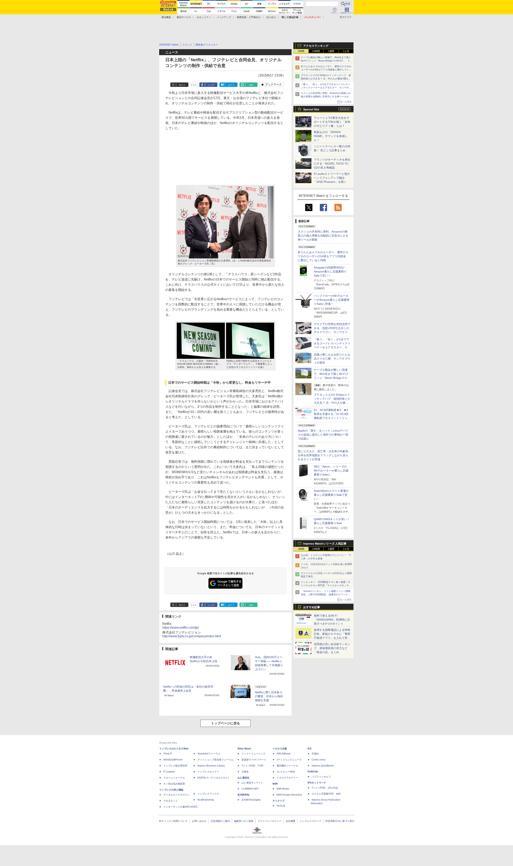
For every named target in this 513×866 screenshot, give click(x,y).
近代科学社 (243, 794)
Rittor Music (244, 748)
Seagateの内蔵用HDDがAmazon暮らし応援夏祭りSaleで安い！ (330, 271)
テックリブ (279, 800)
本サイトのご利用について (173, 821)
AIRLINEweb (284, 753)
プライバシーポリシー (270, 821)
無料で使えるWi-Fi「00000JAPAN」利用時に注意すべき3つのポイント (332, 619)
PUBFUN (313, 771)
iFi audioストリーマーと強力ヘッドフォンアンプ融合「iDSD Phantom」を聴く (332, 177)
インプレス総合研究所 (175, 765)
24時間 (316, 51)
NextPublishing (205, 799)
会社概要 (290, 821)
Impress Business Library (211, 765)
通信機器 (166, 17)
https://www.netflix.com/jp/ (180, 627)
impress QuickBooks (323, 765)
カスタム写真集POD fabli (326, 793)
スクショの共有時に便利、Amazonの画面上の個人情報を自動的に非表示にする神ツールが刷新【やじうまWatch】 (326, 96)
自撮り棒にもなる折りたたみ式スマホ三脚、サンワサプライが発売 (332, 358)
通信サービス (184, 17)
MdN (275, 783)
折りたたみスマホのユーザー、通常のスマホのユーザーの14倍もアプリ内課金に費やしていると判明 (323, 256)
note (251, 85)
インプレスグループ (310, 821)
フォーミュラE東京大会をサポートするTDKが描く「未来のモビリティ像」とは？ (332, 121)
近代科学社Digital (251, 799)
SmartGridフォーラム (208, 753)
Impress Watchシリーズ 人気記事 (324, 543)
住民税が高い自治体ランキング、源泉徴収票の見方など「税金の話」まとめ (332, 648)
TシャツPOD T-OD (252, 765)
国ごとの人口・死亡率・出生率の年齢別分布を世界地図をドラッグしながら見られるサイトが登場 (323, 455)
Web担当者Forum (173, 759)
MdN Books (283, 788)
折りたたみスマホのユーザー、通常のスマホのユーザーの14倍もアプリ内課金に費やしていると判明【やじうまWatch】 (326, 70)
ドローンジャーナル (174, 777)
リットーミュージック (253, 753)
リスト (193, 85)
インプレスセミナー (208, 771)
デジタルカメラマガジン (176, 794)
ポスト (182, 85)
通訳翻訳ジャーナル (287, 765)
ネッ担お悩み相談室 (174, 783)
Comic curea (318, 759)
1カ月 (346, 51)
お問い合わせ (199, 821)
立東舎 (245, 771)
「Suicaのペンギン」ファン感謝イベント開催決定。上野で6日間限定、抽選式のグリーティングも (325, 594)
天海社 (315, 753)
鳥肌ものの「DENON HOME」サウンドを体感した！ (330, 136)
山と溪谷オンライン (252, 782)
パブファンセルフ (321, 776)
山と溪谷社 (243, 777)
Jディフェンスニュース (289, 759)
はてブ (231, 85)
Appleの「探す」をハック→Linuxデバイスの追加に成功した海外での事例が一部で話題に (323, 434)
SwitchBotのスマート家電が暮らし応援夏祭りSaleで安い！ (331, 494)
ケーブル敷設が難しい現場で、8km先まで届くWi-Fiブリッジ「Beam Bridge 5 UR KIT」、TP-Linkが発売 (326, 61)
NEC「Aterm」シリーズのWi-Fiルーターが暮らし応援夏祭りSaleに (331, 470)
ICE (310, 748)
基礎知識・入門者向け (249, 17)
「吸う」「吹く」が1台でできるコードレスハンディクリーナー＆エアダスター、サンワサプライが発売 (326, 87)
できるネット (170, 800)
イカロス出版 (280, 748)
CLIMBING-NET (250, 788)
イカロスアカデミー (287, 777)
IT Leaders (169, 771)
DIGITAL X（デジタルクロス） (213, 777)
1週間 (331, 51)
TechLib (281, 805)
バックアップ (224, 17)
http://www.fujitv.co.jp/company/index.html (191, 636)
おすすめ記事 (311, 607)
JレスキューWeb (286, 771)
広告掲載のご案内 (220, 821)
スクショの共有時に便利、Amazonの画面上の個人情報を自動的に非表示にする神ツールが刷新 (323, 235)
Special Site (311, 109)
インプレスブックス (208, 793)
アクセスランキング (315, 45)
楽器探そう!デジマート (253, 759)
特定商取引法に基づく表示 (339, 821)
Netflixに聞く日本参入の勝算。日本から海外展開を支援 (269, 696)
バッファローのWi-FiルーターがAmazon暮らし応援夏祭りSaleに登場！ (331, 299)
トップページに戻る (225, 723)
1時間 (301, 51)
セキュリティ (204, 17)
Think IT (167, 753)
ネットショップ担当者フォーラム (215, 759)
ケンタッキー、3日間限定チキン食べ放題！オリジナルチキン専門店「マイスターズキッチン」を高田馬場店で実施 (325, 585)
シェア (211, 85)
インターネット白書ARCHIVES (180, 806)
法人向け (271, 17)
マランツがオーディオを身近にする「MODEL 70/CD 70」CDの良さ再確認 (332, 163)
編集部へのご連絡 (243, 821)
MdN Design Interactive (289, 794)
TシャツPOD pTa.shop (325, 787)
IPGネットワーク (317, 782)
